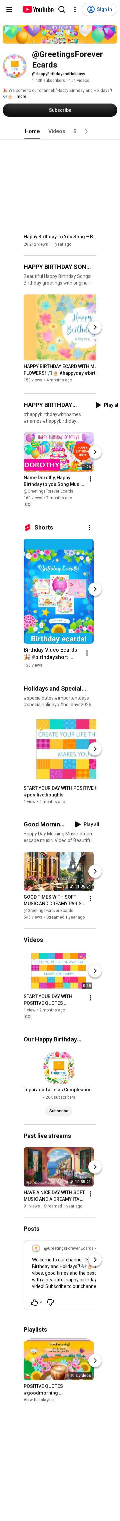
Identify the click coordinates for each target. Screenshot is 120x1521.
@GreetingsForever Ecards (48, 491)
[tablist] (60, 131)
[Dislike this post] (50, 1302)
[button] (86, 131)
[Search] (62, 9)
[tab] (32, 131)
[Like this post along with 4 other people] (34, 1302)
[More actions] (90, 479)
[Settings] (75, 9)
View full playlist (39, 1400)
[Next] (95, 327)
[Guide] (9, 9)
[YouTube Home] (37, 9)
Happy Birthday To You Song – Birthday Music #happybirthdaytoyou (60, 236)
